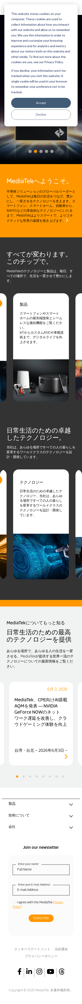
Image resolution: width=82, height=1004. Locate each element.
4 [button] (46, 151)
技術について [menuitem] (19, 815)
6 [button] (50, 776)
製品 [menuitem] (12, 804)
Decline (41, 114)
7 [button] (56, 776)
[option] (41, 347)
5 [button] (52, 151)
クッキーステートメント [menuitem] (32, 949)
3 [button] (41, 151)
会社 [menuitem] (12, 827)
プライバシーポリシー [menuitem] (41, 956)
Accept (41, 103)
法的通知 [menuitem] (61, 949)
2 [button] (35, 151)
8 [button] (63, 776)
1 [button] (30, 151)
